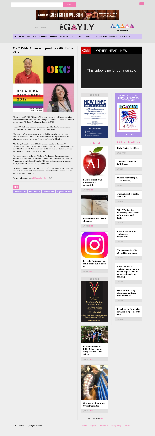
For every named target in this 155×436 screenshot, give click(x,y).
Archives (125, 36)
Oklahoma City (20, 191)
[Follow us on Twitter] (117, 26)
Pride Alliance (34, 191)
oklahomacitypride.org (41, 178)
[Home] (77, 26)
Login (36, 27)
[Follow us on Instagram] (132, 26)
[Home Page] (15, 36)
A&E (80, 36)
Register (44, 27)
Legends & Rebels (64, 191)
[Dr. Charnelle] (94, 301)
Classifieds (101, 36)
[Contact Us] (127, 26)
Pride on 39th (48, 191)
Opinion (113, 36)
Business (42, 36)
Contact (127, 425)
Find (69, 4)
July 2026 (128, 134)
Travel (88, 36)
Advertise (83, 425)
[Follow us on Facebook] (113, 26)
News (21, 36)
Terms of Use (103, 425)
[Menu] (141, 3)
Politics (31, 36)
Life (72, 36)
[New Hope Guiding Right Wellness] (94, 117)
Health (64, 36)
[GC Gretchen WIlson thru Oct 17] (77, 15)
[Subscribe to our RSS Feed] (122, 26)
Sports (53, 36)
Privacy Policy (116, 425)
